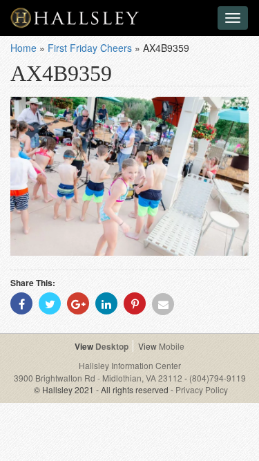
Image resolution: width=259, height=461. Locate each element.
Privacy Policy (201, 389)
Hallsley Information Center (130, 365)
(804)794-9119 (217, 378)
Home (23, 48)
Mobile (171, 346)
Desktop (111, 346)
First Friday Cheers (90, 48)
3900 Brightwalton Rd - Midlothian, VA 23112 (99, 378)
